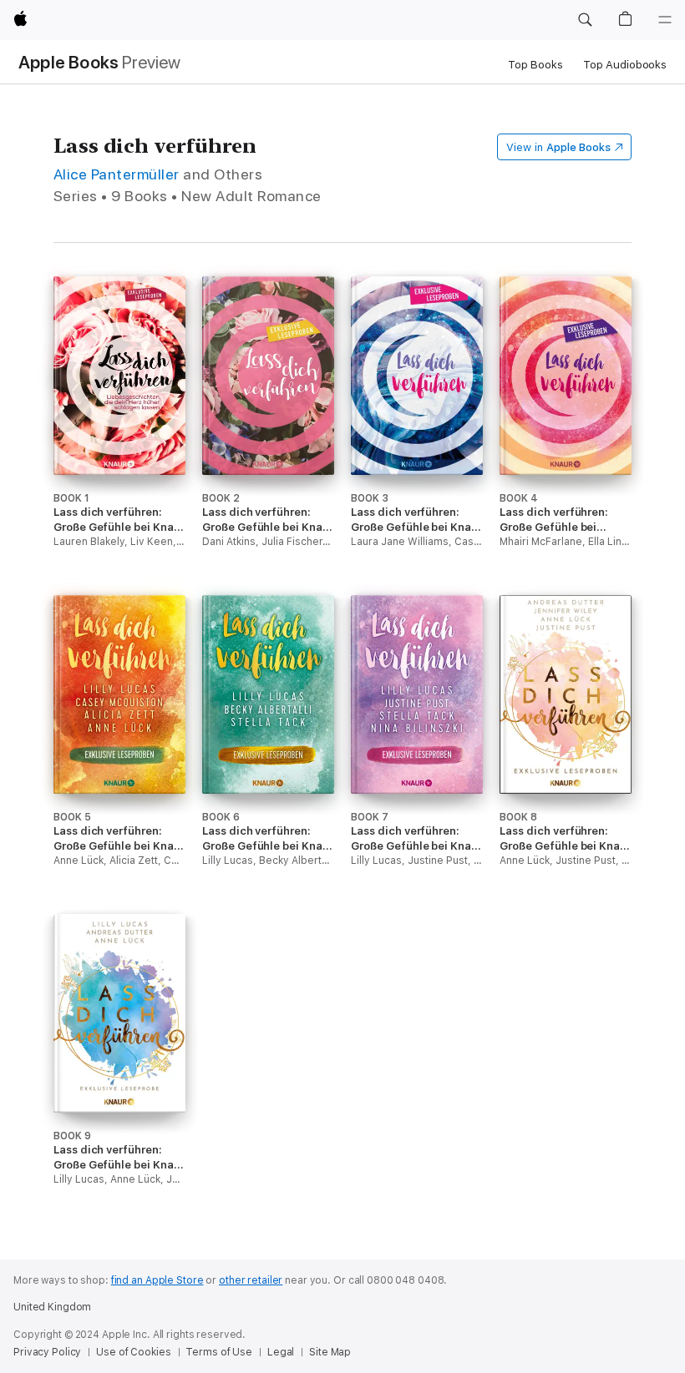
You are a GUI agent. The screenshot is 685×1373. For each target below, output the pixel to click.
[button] (585, 20)
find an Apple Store (157, 1280)
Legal (280, 1352)
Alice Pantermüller (116, 174)
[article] (119, 435)
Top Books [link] (535, 64)
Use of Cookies (133, 1352)
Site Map (330, 1352)
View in (558, 147)
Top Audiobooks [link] (625, 64)
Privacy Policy (47, 1352)
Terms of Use (218, 1352)
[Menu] (665, 20)
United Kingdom (52, 1307)
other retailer (250, 1280)
